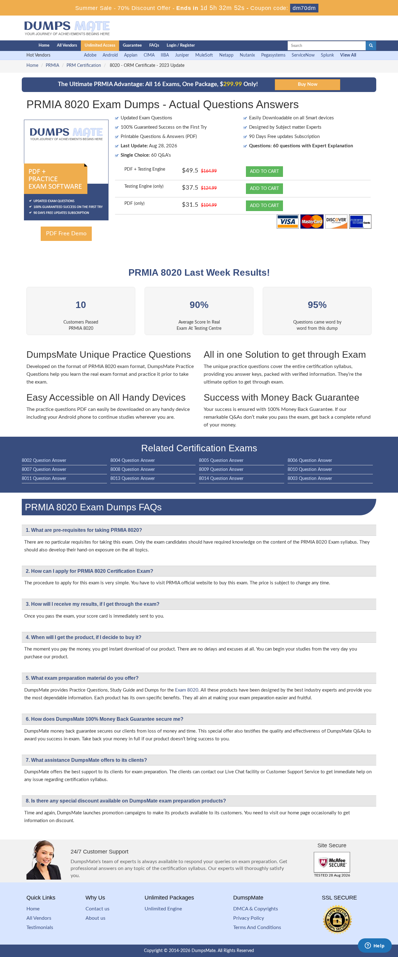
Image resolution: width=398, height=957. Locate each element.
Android (110, 55)
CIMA (149, 55)
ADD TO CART (264, 171)
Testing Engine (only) (144, 186)
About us (95, 918)
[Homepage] (17, 45)
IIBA (165, 55)
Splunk (327, 55)
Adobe (90, 55)
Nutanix (247, 55)
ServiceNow (303, 55)
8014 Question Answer (221, 478)
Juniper (182, 55)
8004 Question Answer (132, 460)
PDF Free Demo (66, 234)
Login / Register (181, 46)
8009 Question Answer (221, 469)
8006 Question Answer (310, 460)
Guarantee (132, 46)
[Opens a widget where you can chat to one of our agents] (375, 946)
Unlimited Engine (163, 908)
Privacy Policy (248, 918)
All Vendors (67, 46)
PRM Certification (84, 65)
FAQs (154, 46)
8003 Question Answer (310, 478)
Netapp (226, 55)
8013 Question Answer (132, 478)
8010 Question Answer (310, 469)
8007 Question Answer (44, 469)
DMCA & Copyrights (255, 908)
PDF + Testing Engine (144, 169)
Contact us (97, 908)
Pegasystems (273, 55)
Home (44, 46)
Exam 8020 (186, 690)
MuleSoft (204, 55)
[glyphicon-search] (371, 45)
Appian (130, 55)
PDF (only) (134, 203)
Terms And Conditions (257, 927)
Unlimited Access (100, 46)
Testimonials (39, 927)
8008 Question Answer (132, 469)
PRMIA (52, 65)
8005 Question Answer (221, 460)
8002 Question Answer (44, 460)
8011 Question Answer (44, 478)
